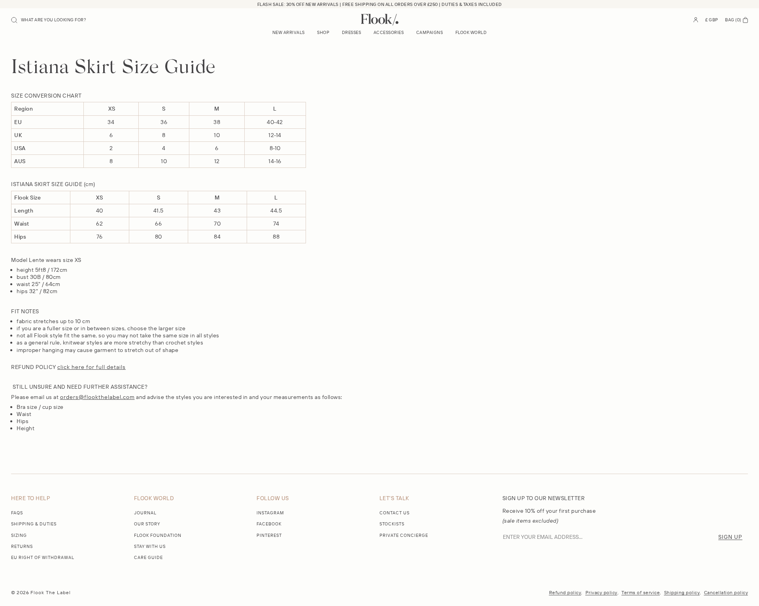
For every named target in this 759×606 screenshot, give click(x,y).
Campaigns (429, 32)
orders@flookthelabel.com (97, 397)
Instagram (270, 513)
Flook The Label (50, 592)
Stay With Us (150, 546)
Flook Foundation (157, 535)
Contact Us (395, 513)
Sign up (730, 536)
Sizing (19, 535)
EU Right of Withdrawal (42, 557)
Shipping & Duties (34, 524)
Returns (22, 546)
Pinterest (269, 535)
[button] (48, 20)
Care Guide (148, 557)
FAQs (17, 513)
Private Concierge (404, 535)
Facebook (269, 524)
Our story (147, 524)
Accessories (389, 32)
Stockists (392, 524)
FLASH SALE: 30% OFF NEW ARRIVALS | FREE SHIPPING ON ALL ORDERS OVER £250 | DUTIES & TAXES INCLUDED (379, 4)
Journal (145, 513)
